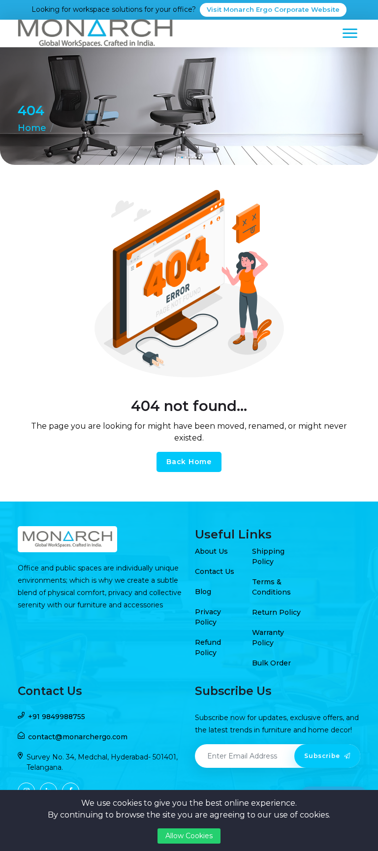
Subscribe (323, 755)
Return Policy (276, 612)
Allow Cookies (189, 835)
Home (32, 128)
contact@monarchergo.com (77, 736)
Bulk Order (271, 663)
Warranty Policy (268, 637)
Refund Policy (208, 647)
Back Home (188, 461)
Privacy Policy (208, 617)
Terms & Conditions (271, 587)
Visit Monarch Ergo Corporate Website (273, 9)
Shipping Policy (268, 556)
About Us (211, 551)
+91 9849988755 (56, 716)
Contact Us (214, 571)
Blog (203, 591)
